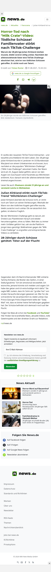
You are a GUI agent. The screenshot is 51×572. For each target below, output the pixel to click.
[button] (25, 73)
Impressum (9, 484)
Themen (7, 522)
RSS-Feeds (8, 518)
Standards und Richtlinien (15, 493)
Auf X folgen (12, 445)
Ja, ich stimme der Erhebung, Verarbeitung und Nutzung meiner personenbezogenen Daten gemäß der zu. (25, 357)
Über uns (8, 505)
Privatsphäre (9, 544)
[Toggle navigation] (47, 19)
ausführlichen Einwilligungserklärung (22, 360)
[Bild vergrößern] (49, 86)
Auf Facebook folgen (16, 440)
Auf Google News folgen (18, 449)
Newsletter (9, 510)
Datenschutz (9, 488)
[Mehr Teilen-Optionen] (34, 80)
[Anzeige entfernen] (49, 563)
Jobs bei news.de (11, 535)
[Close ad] (2, 14)
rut (2, 323)
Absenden (10, 366)
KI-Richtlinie (9, 539)
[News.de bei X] (29, 562)
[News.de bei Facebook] (25, 562)
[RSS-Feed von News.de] (33, 562)
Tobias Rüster (18, 68)
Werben (7, 501)
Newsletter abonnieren (17, 454)
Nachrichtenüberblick (13, 527)
